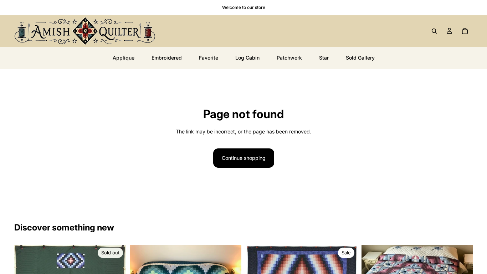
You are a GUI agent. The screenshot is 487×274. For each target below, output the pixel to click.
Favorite (208, 58)
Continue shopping (244, 158)
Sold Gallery (360, 58)
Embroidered (167, 58)
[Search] (434, 31)
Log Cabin (247, 58)
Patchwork (289, 58)
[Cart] (465, 31)
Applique (123, 58)
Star (324, 58)
